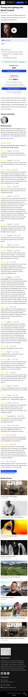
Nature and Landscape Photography (10, 577)
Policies (14, 695)
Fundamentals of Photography (9, 496)
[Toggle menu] (26, 2)
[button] (24, 693)
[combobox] (11, 2)
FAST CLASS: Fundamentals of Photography (13, 638)
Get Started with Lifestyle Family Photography (13, 618)
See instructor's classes (7, 138)
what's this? (21, 62)
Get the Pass (20, 2)
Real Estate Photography (7, 597)
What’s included (17, 92)
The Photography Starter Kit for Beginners (12, 517)
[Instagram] (8, 673)
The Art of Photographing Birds (9, 536)
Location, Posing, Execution (8, 556)
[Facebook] (5, 673)
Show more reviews (8, 471)
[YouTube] (2, 673)
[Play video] (14, 30)
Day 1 (3, 44)
